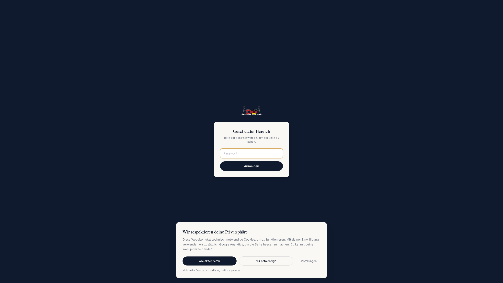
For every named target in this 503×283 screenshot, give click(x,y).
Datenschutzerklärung (208, 270)
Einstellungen (308, 261)
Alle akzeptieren (209, 261)
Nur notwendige (266, 261)
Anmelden (251, 166)
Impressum (234, 270)
